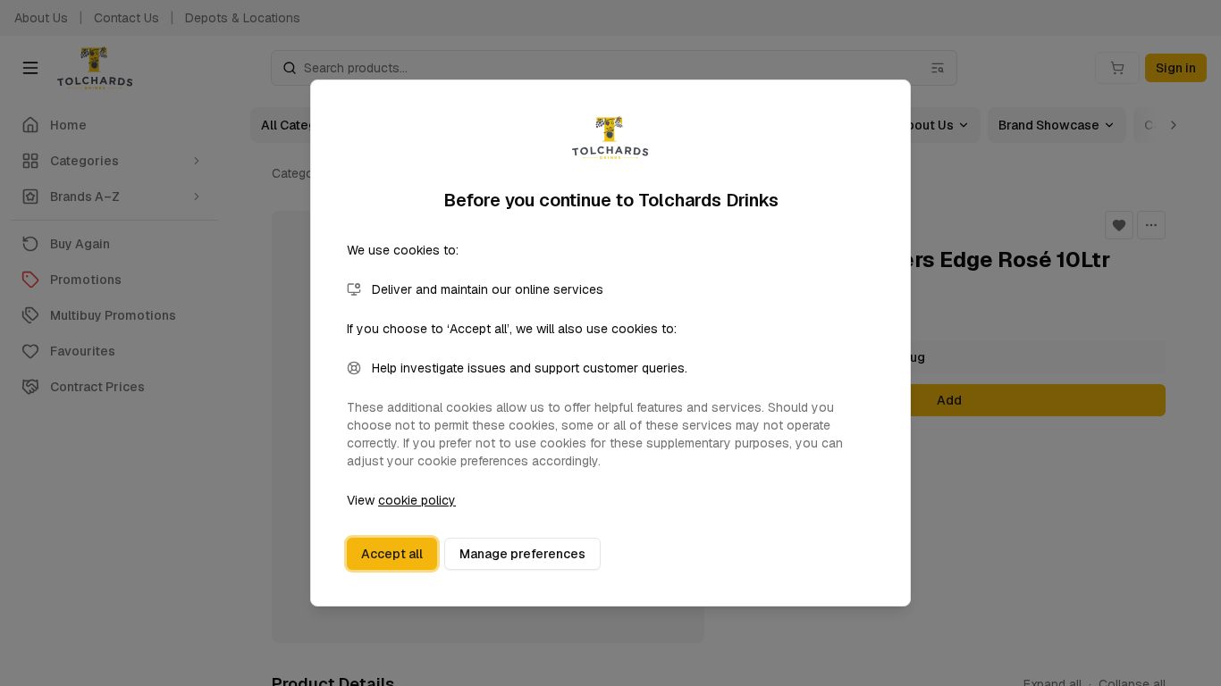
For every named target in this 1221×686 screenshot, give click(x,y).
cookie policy (417, 500)
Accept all (392, 554)
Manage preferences (522, 554)
